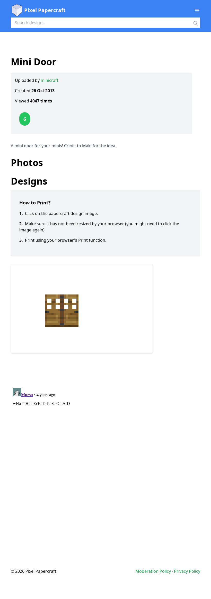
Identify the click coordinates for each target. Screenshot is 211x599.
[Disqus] (105, 450)
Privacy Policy (187, 571)
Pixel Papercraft (45, 10)
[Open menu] (197, 10)
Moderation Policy (153, 571)
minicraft (49, 80)
